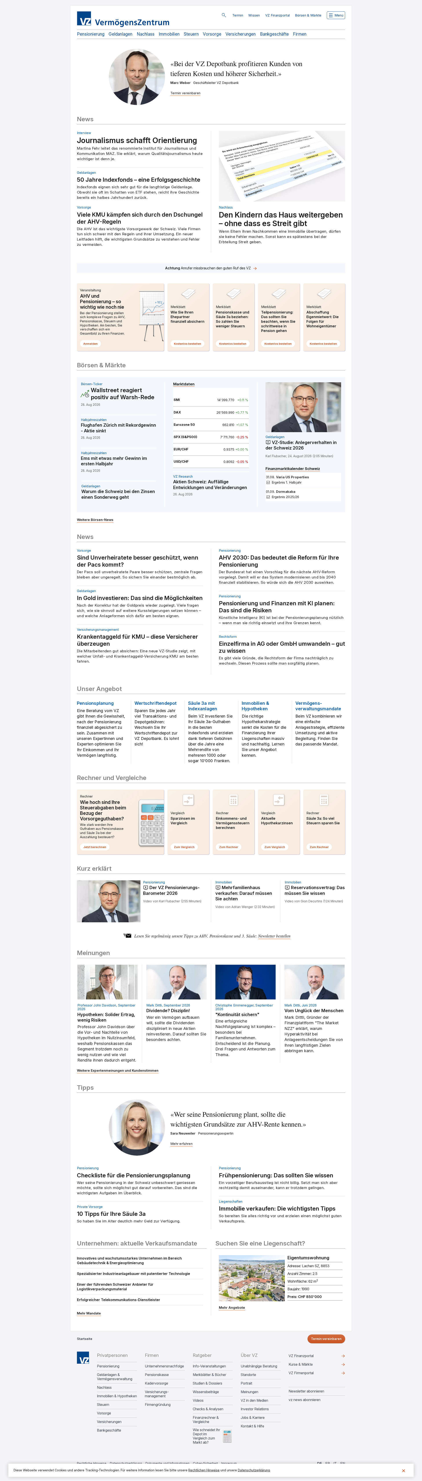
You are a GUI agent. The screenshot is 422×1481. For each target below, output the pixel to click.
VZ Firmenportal (308, 1374)
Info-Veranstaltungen (209, 1366)
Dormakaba (285, 491)
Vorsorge (212, 34)
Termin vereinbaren (185, 93)
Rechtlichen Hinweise (204, 1470)
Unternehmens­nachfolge (164, 1366)
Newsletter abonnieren (306, 1391)
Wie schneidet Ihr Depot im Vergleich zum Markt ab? (206, 1436)
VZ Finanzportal (277, 15)
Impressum (229, 1463)
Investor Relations (255, 1409)
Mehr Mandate (89, 1313)
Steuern (191, 34)
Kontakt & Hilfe (252, 1426)
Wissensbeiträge (206, 1392)
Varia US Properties (292, 477)
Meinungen (249, 1392)
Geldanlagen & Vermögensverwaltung (114, 1377)
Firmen (299, 34)
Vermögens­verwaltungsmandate (318, 706)
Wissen (254, 15)
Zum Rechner (230, 847)
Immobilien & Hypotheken (255, 706)
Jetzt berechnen (96, 847)
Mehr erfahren (211, 268)
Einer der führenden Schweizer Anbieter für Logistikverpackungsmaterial (115, 1286)
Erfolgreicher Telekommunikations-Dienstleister (118, 1300)
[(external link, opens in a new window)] (282, 1278)
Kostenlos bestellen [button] (189, 344)
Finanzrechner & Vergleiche (206, 1420)
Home (83, 1358)
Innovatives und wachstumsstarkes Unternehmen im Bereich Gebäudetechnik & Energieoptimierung (129, 1260)
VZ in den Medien (254, 1400)
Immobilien (169, 34)
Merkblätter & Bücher (209, 1375)
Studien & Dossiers (207, 1383)
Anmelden (92, 344)
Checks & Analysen (208, 1409)
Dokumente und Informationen (167, 1463)
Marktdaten (184, 384)
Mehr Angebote (232, 1307)
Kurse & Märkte (308, 1365)
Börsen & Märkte (308, 15)
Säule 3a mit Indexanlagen (202, 706)
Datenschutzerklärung (126, 1463)
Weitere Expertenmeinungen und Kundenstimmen (117, 1070)
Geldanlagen (120, 34)
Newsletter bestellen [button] (274, 936)
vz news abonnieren (304, 1400)
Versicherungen (241, 34)
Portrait (246, 1383)
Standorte (248, 1375)
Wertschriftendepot (156, 703)
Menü (339, 15)
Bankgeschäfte (274, 34)
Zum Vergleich (186, 847)
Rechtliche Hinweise (91, 1463)
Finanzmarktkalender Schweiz (293, 468)
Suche (223, 15)
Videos (198, 1400)
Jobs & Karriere (253, 1418)
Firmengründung (158, 1405)
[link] (177, 400)
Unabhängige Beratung (259, 1366)
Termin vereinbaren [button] (326, 1339)
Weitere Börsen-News (95, 520)
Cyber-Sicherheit (205, 1463)
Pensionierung (90, 34)
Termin (237, 15)
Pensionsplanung (95, 703)
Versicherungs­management (157, 1394)
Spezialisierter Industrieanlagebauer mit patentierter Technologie (133, 1273)
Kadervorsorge (156, 1383)
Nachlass (146, 34)
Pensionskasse (157, 1375)
